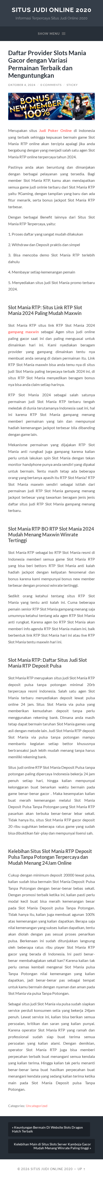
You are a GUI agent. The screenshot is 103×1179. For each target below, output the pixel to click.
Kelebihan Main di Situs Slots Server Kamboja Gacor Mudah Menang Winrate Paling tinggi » (52, 1146)
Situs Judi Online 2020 (52, 9)
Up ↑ (82, 1169)
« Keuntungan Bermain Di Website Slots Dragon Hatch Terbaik (47, 1129)
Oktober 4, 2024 (21, 85)
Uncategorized (36, 1106)
